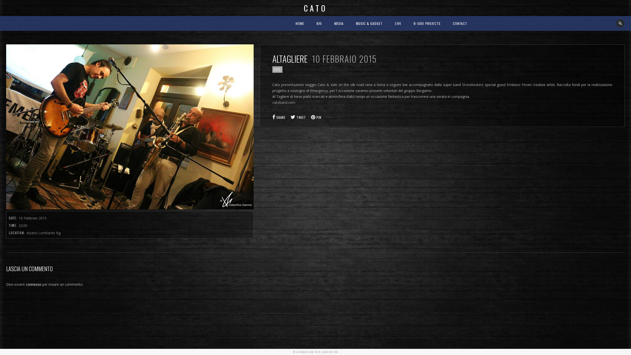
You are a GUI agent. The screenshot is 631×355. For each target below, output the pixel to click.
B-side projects (427, 23)
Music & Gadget (369, 23)
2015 (277, 69)
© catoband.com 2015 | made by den (315, 352)
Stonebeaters (473, 84)
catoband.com (283, 102)
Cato (315, 8)
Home (300, 23)
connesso (33, 284)
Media (339, 23)
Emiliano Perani (519, 84)
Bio (319, 23)
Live (398, 23)
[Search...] (620, 23)
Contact (460, 23)
